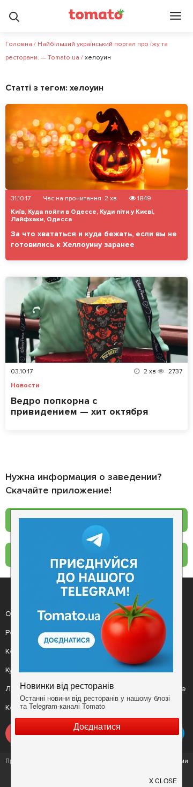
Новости (25, 385)
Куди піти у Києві (126, 212)
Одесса (59, 219)
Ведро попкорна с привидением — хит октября (79, 406)
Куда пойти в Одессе (62, 212)
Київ (18, 212)
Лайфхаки (27, 219)
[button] (163, 776)
